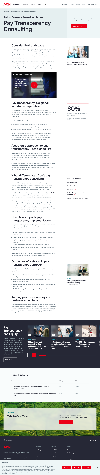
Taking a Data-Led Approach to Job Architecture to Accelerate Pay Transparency (38, 345)
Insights (33, 4)
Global (93, 4)
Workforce (70, 459)
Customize (66, 467)
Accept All (86, 467)
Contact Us (64, 4)
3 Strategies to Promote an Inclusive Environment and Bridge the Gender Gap (61, 345)
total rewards (46, 269)
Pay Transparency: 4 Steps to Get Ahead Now (77, 63)
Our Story (38, 450)
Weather (69, 456)
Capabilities (16, 4)
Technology (70, 453)
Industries (25, 4)
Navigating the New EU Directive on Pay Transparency (76, 282)
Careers (72, 4)
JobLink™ (51, 193)
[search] (45, 4)
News (83, 4)
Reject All (76, 467)
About (39, 4)
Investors (78, 4)
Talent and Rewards (15, 11)
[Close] (97, 467)
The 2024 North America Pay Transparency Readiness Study (85, 344)
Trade (68, 450)
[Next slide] (34, 355)
